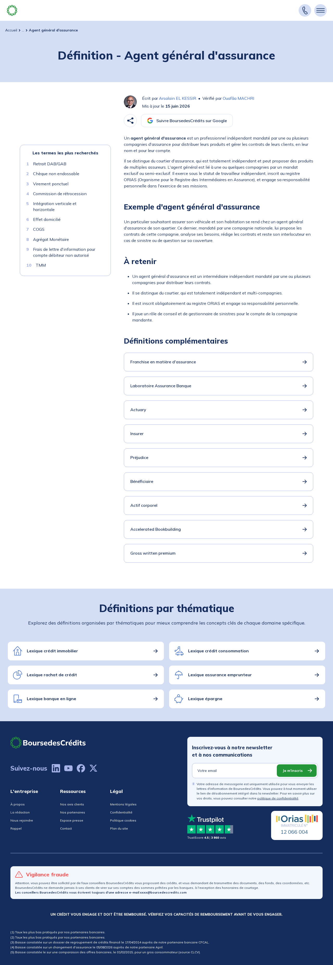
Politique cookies (123, 820)
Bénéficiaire (141, 481)
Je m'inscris (293, 770)
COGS (38, 229)
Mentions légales (123, 804)
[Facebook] (81, 768)
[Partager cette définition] (130, 120)
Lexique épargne (205, 698)
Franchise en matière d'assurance (163, 361)
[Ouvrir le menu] (320, 10)
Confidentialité (121, 812)
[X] (93, 768)
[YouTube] (68, 768)
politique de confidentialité (277, 798)
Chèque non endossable (56, 173)
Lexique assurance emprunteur (220, 674)
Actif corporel (143, 505)
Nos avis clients (72, 804)
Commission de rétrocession (60, 193)
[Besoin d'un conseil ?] (305, 10)
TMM (41, 265)
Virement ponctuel (50, 183)
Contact (66, 828)
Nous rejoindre (21, 820)
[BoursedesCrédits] (48, 743)
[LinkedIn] (56, 768)
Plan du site (119, 828)
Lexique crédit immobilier (52, 650)
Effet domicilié (47, 219)
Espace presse (71, 820)
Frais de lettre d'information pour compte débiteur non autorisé (64, 252)
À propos (17, 804)
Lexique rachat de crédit (52, 674)
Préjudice (139, 457)
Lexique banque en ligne (51, 698)
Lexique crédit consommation (218, 650)
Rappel (16, 828)
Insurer (137, 433)
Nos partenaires (72, 812)
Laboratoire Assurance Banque (160, 385)
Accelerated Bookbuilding (155, 529)
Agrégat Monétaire (51, 239)
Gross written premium (153, 553)
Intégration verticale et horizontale (54, 206)
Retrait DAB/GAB (49, 163)
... (23, 30)
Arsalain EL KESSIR (177, 98)
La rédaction (20, 812)
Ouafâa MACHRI (238, 98)
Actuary (138, 409)
